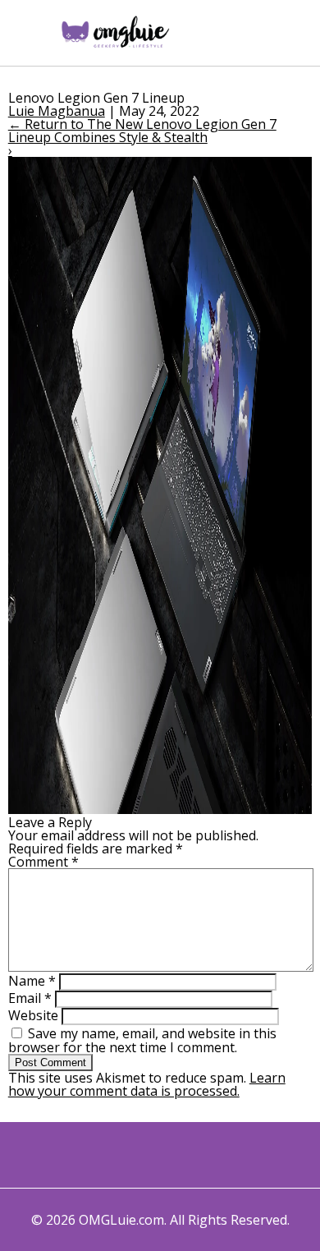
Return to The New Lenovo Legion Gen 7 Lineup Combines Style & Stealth (142, 130)
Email (30, 998)
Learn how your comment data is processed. (147, 1084)
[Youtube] (176, 1155)
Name (32, 981)
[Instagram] (143, 1155)
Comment (43, 862)
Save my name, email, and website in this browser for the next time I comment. (142, 1040)
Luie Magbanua (56, 111)
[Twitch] (244, 1155)
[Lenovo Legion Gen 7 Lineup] (160, 809)
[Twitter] (109, 1155)
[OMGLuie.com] (114, 33)
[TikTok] (210, 1155)
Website (33, 1015)
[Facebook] (75, 1155)
